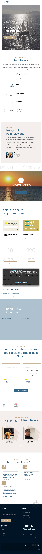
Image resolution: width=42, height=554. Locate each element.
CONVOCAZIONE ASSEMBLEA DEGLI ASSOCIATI (28, 474)
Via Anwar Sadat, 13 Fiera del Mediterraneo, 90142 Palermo (32, 518)
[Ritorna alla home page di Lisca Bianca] (7, 2)
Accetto (25, 282)
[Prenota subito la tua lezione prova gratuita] (39, 547)
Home (3, 529)
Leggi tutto (28, 69)
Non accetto (18, 282)
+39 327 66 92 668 (26, 512)
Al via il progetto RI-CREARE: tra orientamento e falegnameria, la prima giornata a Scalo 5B (10, 475)
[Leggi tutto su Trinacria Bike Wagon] (31, 220)
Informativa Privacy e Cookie (9, 547)
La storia (3, 531)
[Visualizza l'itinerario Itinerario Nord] (10, 329)
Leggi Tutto (6, 238)
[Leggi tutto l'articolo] (10, 468)
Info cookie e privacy (29, 280)
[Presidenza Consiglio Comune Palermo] (5, 405)
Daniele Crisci (9, 441)
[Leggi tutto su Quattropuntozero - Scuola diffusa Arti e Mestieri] (11, 225)
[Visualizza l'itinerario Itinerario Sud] (31, 329)
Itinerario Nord (9, 332)
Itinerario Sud (29, 332)
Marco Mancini (30, 432)
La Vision (3, 533)
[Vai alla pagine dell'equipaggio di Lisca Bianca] (9, 433)
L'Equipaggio (4, 535)
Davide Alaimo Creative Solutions (18, 548)
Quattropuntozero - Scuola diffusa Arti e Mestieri (10, 233)
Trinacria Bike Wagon (29, 223)
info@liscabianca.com (27, 515)
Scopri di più (19, 94)
